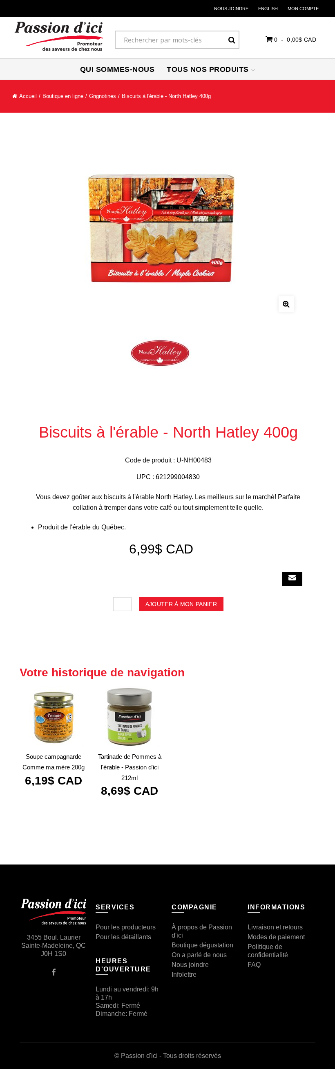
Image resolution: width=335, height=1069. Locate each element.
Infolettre (184, 974)
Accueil (28, 96)
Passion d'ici (139, 1055)
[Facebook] (54, 971)
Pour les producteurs (126, 927)
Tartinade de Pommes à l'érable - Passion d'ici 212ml (129, 767)
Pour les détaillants (123, 936)
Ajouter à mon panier (181, 604)
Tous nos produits (209, 69)
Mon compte (303, 8)
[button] (291, 39)
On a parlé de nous (199, 954)
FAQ (254, 964)
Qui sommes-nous (117, 69)
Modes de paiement (276, 936)
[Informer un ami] (292, 579)
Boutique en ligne (62, 96)
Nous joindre (231, 8)
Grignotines (102, 96)
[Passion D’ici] (58, 36)
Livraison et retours (275, 927)
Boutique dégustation (202, 945)
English (268, 8)
